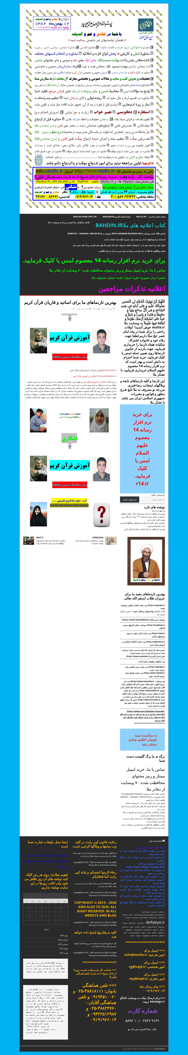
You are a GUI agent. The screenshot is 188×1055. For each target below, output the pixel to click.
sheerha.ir (148, 930)
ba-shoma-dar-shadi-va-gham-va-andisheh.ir (149, 915)
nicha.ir (137, 927)
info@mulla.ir (135, 954)
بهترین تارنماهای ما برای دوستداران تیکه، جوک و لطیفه (143, 513)
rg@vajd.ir (137, 966)
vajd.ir (143, 933)
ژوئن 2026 (64, 935)
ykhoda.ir (154, 936)
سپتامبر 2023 (63, 944)
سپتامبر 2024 (63, 940)
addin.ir (162, 912)
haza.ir (125, 923)
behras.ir (135, 918)
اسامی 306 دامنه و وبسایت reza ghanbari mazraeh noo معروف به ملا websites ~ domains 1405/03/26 (116, 233)
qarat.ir (162, 930)
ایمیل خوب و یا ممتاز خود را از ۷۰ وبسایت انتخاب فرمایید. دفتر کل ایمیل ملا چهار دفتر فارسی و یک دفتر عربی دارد (119, 245)
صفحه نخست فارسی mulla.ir (151, 216)
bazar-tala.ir (144, 918)
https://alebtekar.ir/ (106, 376)
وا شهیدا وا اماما (158, 510)
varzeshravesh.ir (134, 933)
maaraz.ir (161, 927)
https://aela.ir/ (109, 370)
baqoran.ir (153, 918)
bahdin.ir (161, 918)
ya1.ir (126, 933)
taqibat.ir (161, 933)
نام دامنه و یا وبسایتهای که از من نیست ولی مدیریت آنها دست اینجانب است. (134, 239)
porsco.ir (125, 927)
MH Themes (160, 1049)
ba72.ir (125, 915)
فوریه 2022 (64, 953)
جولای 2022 (63, 948)
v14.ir (149, 933)
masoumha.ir (152, 927)
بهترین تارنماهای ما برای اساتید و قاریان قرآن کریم (144, 529)
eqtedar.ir (141, 923)
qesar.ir (155, 930)
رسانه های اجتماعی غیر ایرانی (153, 815)
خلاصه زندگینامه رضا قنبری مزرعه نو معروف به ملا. (69, 222)
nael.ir (143, 927)
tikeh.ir (154, 933)
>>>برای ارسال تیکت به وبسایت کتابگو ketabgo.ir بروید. (142, 999)
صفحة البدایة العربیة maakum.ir (117, 216)
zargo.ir (138, 936)
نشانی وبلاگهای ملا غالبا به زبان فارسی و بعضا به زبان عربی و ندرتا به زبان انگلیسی (131, 251)
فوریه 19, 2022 (107, 308)
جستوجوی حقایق (158, 495)
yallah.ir (162, 936)
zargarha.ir (146, 936)
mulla (95, 308)
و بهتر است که (144, 365)
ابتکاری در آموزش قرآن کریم (85, 376)
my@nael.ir (138, 978)
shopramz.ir (138, 930)
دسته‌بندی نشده (82, 308)
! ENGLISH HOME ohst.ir (85, 216)
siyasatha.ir (129, 930)
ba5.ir (131, 915)
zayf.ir (132, 936)
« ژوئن (46, 929)
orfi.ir (132, 927)
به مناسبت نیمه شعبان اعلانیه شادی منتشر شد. (142, 739)
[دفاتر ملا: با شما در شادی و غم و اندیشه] (94, 212)
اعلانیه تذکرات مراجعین (155, 800)
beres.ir (128, 918)
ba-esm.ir (154, 912)
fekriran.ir (132, 923)
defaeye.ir (155, 922)
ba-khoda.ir (146, 912)
